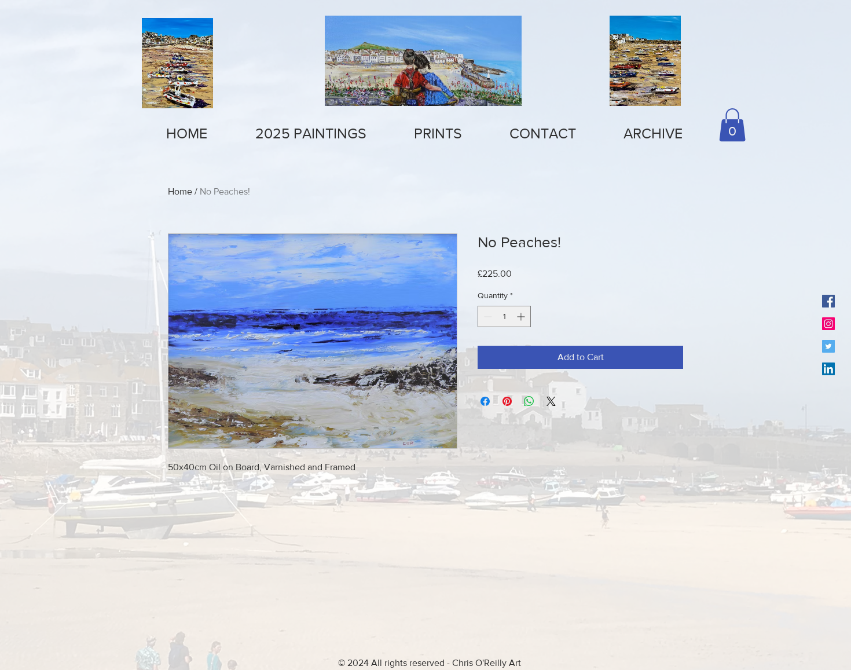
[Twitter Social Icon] (828, 346)
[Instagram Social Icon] (828, 323)
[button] (438, 133)
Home (180, 191)
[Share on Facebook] (485, 401)
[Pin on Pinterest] (507, 401)
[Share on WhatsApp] (529, 401)
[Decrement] (486, 316)
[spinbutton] (504, 316)
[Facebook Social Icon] (828, 301)
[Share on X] (551, 401)
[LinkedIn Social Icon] (828, 369)
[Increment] (522, 316)
